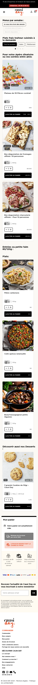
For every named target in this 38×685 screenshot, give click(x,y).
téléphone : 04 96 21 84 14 (19, 5)
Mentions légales (22, 681)
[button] (15, 49)
